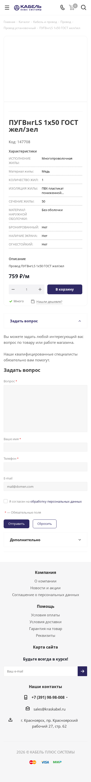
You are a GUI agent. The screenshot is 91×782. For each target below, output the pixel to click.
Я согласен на (45, 501)
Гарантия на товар (45, 628)
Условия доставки (46, 621)
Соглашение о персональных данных (45, 594)
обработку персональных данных (56, 501)
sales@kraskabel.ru (49, 709)
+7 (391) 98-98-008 (48, 697)
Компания (45, 572)
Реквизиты (45, 635)
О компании (45, 581)
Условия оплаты (45, 614)
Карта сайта (45, 647)
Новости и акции (45, 587)
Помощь (45, 606)
